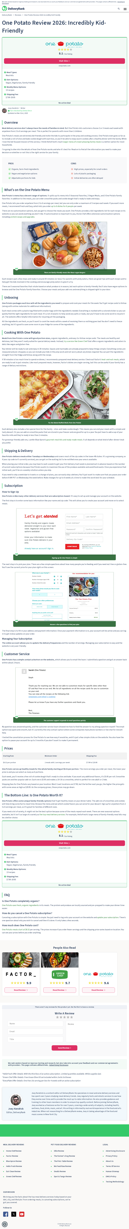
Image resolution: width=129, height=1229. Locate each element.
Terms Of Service (113, 1166)
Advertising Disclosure (115, 1151)
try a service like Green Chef (75, 341)
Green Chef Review (14, 1176)
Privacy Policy (111, 1156)
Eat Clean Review (13, 1171)
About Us (110, 1161)
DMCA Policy (111, 1176)
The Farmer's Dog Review (64, 1156)
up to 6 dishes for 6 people (62, 206)
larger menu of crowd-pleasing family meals (82, 141)
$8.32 (16, 929)
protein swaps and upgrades (22, 217)
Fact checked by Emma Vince (21, 110)
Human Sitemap (112, 1171)
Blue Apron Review (14, 1161)
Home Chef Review (13, 1151)
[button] (5, 1224)
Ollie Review (59, 1151)
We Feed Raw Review (62, 1166)
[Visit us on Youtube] (21, 1214)
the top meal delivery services (52, 814)
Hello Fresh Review (14, 1166)
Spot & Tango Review (63, 1176)
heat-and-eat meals (110, 359)
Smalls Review (60, 1171)
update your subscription (108, 917)
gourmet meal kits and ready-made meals (64, 439)
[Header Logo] (13, 8)
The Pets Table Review (63, 1161)
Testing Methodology (115, 1181)
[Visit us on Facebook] (5, 1214)
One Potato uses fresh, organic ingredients (20, 905)
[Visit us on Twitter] (13, 1214)
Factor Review (12, 1156)
